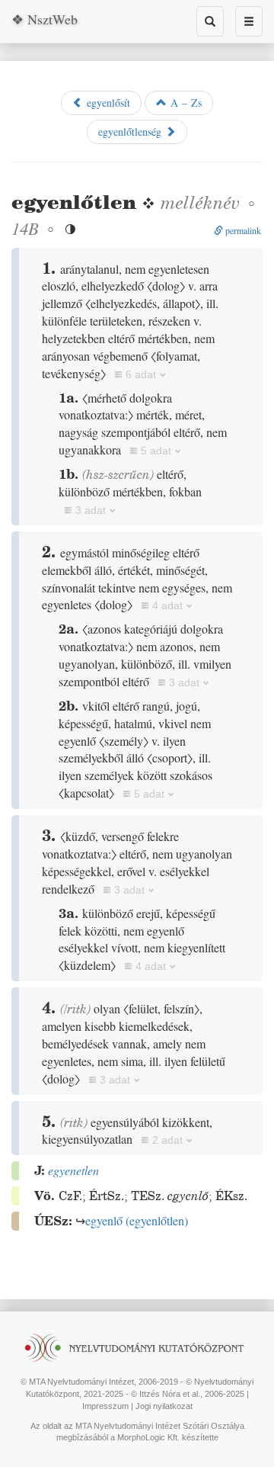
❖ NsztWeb (44, 19)
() (136, 1220)
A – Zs (184, 102)
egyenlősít (106, 102)
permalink (242, 230)
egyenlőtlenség (131, 131)
